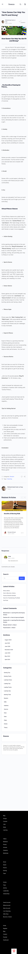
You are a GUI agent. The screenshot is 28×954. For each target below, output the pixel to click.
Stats (5, 716)
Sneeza (11, 4)
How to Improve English (17, 617)
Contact (5, 934)
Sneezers (5, 850)
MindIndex (5, 853)
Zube (9, 556)
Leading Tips (7, 683)
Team (4, 873)
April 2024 (7, 659)
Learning (5, 830)
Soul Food (5, 600)
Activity (5, 888)
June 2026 (7, 646)
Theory (5, 727)
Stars (5, 712)
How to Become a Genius (9, 593)
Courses (5, 821)
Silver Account (6, 908)
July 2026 (7, 643)
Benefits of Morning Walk (12, 513)
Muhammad (6, 612)
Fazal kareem (6, 627)
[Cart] (25, 4)
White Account (6, 905)
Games (5, 882)
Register (5, 928)
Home (4, 925)
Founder (5, 937)
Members (5, 841)
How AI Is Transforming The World (11, 598)
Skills (5, 701)
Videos (4, 838)
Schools (5, 847)
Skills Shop (5, 914)
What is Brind (6, 590)
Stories (5, 723)
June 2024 (7, 653)
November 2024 (9, 649)
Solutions (6, 705)
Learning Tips (7, 691)
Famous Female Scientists (9, 595)
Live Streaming (6, 911)
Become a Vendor (7, 916)
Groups (5, 818)
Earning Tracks (7, 676)
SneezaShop (6, 893)
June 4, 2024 (11, 533)
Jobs (4, 824)
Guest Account (6, 902)
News (4, 827)
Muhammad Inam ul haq (15, 487)
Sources (6, 709)
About (14, 625)
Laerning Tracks (8, 680)
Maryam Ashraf (7, 625)
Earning (5, 870)
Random (12, 476)
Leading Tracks (8, 687)
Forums (5, 867)
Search (5, 574)
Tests (4, 885)
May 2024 (7, 656)
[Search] (20, 4)
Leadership (6, 890)
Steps (5, 720)
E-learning (9, 479)
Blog (4, 815)
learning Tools (7, 694)
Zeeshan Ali (6, 617)
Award (4, 864)
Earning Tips (7, 672)
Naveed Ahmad (12, 532)
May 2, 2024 (8, 23)
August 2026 (8, 639)
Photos (5, 844)
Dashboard (6, 940)
